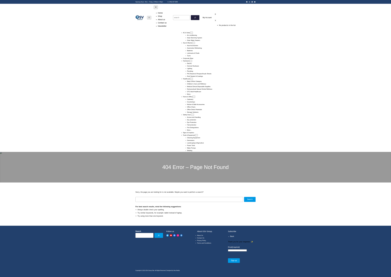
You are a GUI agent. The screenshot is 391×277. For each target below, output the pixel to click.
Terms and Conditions (204, 243)
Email (234, 247)
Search (250, 199)
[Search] (195, 17)
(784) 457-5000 (173, 2)
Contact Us (200, 238)
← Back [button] (231, 236)
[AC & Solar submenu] (191, 33)
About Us (200, 235)
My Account (207, 18)
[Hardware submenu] (190, 61)
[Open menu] (149, 17)
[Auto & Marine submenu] (193, 43)
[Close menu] (156, 7)
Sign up (234, 260)
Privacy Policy (201, 240)
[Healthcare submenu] (191, 79)
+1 (167, 2)
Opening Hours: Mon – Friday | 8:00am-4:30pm (149, 2)
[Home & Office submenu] (193, 97)
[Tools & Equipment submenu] (196, 135)
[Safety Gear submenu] (192, 115)
